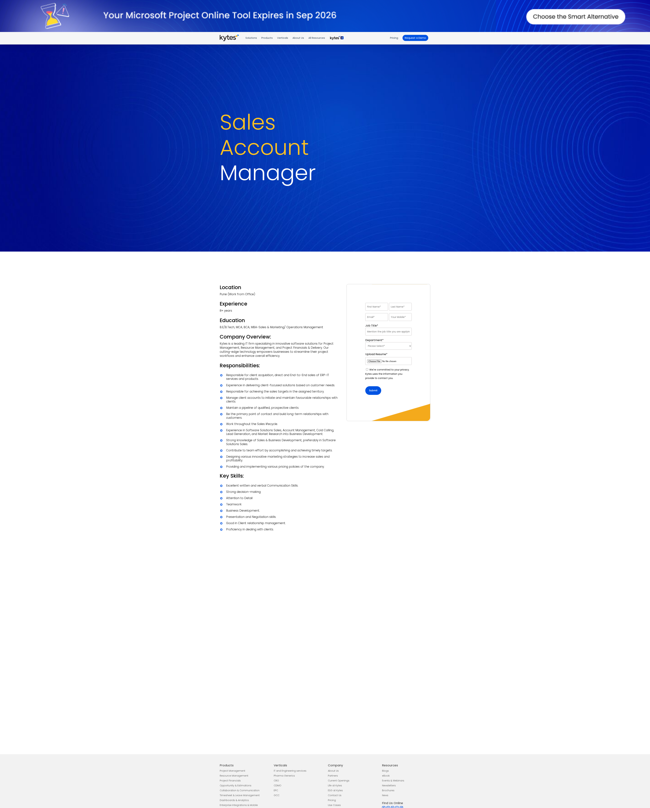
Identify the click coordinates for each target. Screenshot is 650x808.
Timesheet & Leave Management (240, 795)
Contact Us (334, 795)
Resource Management (234, 775)
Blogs (385, 770)
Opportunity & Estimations (235, 785)
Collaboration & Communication (239, 790)
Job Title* (371, 326)
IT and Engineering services (290, 770)
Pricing (332, 800)
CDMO (277, 785)
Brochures (388, 790)
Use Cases (334, 805)
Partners (333, 775)
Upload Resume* (376, 354)
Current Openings (338, 780)
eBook (386, 775)
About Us (333, 770)
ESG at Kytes (335, 790)
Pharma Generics (284, 775)
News (385, 795)
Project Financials (230, 780)
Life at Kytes (335, 785)
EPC (276, 790)
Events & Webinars (393, 780)
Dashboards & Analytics (234, 800)
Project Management (232, 770)
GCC (276, 795)
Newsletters (389, 785)
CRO (276, 780)
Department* (374, 340)
